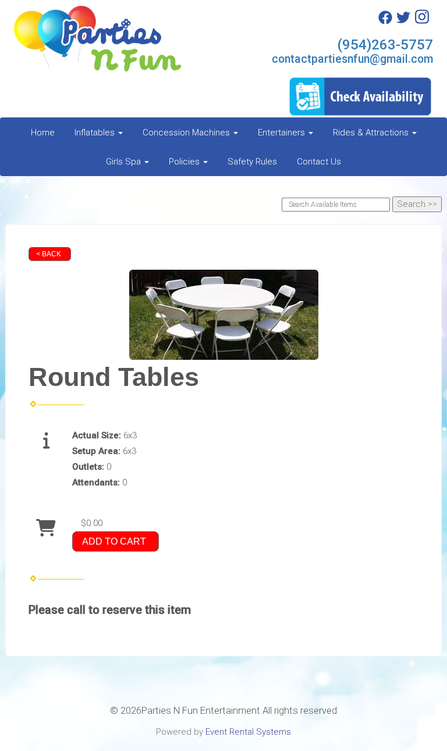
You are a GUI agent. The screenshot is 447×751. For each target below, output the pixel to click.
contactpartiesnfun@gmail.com (352, 59)
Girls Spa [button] (124, 161)
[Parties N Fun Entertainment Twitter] (403, 21)
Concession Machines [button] (187, 132)
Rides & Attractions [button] (372, 132)
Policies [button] (185, 161)
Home (43, 132)
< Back (48, 254)
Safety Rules (252, 161)
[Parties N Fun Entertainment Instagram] (422, 21)
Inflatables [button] (95, 132)
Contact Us (319, 161)
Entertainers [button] (282, 132)
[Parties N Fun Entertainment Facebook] (385, 21)
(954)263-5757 (385, 45)
